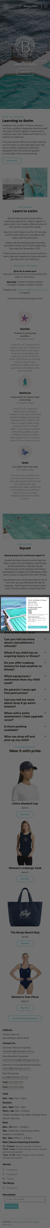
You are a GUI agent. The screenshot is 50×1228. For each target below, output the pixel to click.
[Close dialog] (48, 598)
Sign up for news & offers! (35, 627)
